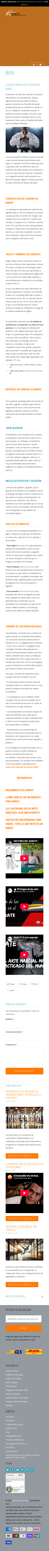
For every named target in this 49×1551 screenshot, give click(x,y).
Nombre (10, 1019)
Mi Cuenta (10, 1417)
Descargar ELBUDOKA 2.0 (16, 1443)
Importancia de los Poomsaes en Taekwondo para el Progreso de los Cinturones (23, 1095)
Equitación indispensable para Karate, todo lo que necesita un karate (24, 824)
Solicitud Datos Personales (17, 1401)
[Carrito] (40, 64)
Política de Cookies (13, 1378)
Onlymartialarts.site (13, 1436)
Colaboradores (12, 1451)
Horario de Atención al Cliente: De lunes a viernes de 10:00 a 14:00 (22, 1456)
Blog (10, 72)
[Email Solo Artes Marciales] (32, 1470)
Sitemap (9, 1405)
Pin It (36, 984)
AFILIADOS (10, 1447)
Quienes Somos (12, 1371)
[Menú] (34, 64)
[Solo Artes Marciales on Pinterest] (22, 1470)
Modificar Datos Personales (17, 1397)
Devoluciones (11, 1386)
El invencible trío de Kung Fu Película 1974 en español (24, 1165)
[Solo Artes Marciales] (16, 14)
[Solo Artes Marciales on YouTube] (17, 1470)
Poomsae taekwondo (14, 1440)
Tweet (12, 984)
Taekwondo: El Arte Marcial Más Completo (21, 1228)
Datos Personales (13, 1394)
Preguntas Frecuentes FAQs (17, 1390)
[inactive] (15, 1494)
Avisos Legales (12, 1382)
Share (24, 984)
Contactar (10, 1420)
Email (12, 990)
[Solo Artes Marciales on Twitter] (8, 1470)
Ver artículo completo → (22, 1155)
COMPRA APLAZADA (14, 1424)
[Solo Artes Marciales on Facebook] (12, 1470)
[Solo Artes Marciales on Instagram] (27, 1470)
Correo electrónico (14, 1032)
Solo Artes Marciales (20, 1500)
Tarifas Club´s (11, 1428)
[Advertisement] (24, 46)
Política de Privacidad (14, 1374)
